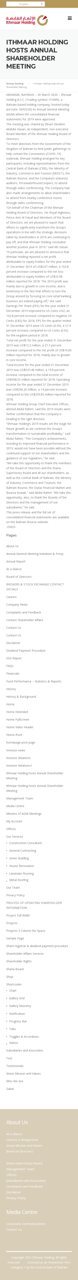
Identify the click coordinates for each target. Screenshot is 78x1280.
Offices (11, 829)
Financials (12, 673)
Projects (11, 923)
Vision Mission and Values (23, 1073)
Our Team (13, 887)
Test (9, 1058)
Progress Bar (18, 1021)
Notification (17, 1014)
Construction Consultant (25, 843)
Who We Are (14, 1081)
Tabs (12, 1029)
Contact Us (13, 628)
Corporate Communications (25, 1224)
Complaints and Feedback (23, 612)
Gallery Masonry (20, 1006)
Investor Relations (18, 758)
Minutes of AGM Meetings (24, 814)
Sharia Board (15, 969)
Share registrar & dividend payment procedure (37, 946)
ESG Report (14, 658)
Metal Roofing (18, 880)
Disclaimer (13, 643)
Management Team (19, 798)
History (11, 689)
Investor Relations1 (19, 765)
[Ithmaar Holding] (27, 20)
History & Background (21, 697)
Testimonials (15, 1066)
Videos (13, 1043)
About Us (12, 546)
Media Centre (15, 806)
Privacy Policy (15, 895)
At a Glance (14, 569)
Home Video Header (19, 727)
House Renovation (21, 866)
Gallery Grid (17, 998)
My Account (14, 821)
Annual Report (15, 561)
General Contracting (22, 851)
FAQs (10, 666)
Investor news (15, 750)
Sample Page (15, 938)
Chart (12, 990)
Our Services (14, 836)
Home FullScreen (17, 719)
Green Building (19, 858)
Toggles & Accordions (24, 1036)
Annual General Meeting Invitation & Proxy (34, 554)
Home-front (14, 735)
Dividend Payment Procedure (26, 650)
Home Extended (17, 712)
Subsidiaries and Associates (24, 1050)
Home (10, 704)
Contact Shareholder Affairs (24, 620)
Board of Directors (19, 577)
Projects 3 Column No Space (25, 931)
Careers (11, 597)
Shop (9, 977)
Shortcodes (14, 984)
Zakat (10, 1089)
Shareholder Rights (19, 961)
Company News (17, 604)
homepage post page (20, 742)
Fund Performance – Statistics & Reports (33, 681)
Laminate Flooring (21, 873)
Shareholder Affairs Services (25, 954)
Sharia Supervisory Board (24, 1163)
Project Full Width (18, 915)
